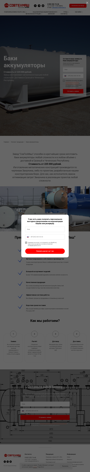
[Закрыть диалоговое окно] (87, 3)
